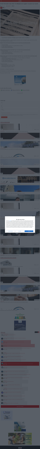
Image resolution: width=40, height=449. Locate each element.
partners (10, 220)
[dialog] (20, 224)
